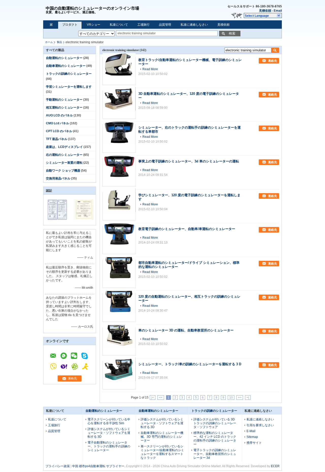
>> (239, 397)
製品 (59, 42)
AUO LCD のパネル (59, 115)
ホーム (49, 42)
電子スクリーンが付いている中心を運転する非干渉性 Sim (109, 421)
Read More (150, 69)
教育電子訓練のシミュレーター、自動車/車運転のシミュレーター (186, 229)
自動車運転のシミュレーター (66, 66)
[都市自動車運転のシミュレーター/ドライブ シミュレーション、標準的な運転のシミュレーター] (119, 274)
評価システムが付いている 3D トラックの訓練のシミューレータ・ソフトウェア (214, 423)
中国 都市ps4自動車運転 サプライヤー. (99, 466)
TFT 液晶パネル (56, 139)
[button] (263, 15)
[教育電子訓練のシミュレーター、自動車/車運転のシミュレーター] (119, 240)
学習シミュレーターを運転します (69, 86)
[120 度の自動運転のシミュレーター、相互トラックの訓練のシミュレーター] (119, 307)
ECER (275, 466)
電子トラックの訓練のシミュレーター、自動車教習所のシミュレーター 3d (214, 454)
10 (231, 397)
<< (160, 397)
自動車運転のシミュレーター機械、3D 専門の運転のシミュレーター (162, 436)
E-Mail (251, 431)
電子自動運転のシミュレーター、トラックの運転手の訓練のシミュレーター (109, 446)
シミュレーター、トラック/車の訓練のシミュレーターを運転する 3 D (189, 364)
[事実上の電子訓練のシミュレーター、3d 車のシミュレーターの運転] (119, 172)
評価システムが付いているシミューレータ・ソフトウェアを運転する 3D (109, 432)
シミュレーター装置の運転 (64, 162)
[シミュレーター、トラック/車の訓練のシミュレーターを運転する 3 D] (119, 375)
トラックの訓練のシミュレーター (69, 73)
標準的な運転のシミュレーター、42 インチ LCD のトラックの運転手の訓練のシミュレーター (214, 438)
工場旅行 (143, 24)
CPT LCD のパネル (59, 131)
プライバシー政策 (57, 466)
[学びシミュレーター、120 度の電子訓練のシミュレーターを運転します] (119, 206)
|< (152, 397)
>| (248, 397)
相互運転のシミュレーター (64, 107)
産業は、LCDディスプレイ (64, 147)
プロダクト (69, 24)
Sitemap (252, 437)
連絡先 (72, 378)
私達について (119, 24)
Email (278, 10)
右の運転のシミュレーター (64, 155)
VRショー (93, 24)
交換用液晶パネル (58, 178)
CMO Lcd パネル (57, 123)
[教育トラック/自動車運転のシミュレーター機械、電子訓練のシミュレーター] (119, 71)
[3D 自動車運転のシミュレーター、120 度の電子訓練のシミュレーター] (119, 105)
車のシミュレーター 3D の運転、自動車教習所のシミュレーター (186, 330)
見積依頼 (265, 10)
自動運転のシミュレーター (64, 58)
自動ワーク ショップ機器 (63, 170)
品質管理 (165, 24)
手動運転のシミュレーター (64, 99)
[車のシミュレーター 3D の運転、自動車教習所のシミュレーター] (119, 341)
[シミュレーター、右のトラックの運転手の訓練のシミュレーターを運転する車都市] (119, 138)
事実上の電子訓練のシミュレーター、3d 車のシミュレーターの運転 (188, 161)
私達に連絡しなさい (194, 24)
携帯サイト (254, 443)
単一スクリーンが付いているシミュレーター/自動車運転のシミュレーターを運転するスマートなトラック (162, 452)
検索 (232, 33)
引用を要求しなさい (260, 425)
